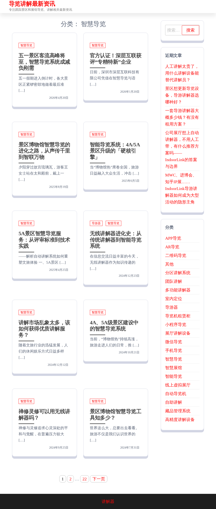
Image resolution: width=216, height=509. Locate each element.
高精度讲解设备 (180, 419)
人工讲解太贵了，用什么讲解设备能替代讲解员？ (182, 73)
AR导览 (172, 246)
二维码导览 (175, 255)
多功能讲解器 (177, 290)
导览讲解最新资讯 (32, 3)
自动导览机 (175, 393)
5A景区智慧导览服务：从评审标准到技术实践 (44, 240)
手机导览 (173, 350)
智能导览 (173, 376)
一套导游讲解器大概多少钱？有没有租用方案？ (182, 117)
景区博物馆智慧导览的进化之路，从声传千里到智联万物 (44, 151)
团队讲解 (173, 281)
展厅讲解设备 (177, 333)
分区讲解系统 (177, 272)
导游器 (96, 223)
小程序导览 (175, 324)
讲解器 (108, 501)
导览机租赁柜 (177, 316)
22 (84, 479)
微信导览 (173, 341)
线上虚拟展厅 (177, 385)
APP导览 (173, 238)
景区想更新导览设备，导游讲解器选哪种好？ (182, 95)
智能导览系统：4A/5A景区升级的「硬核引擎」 (115, 151)
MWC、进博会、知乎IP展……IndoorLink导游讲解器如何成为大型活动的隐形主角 (182, 188)
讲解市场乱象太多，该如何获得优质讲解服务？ (44, 329)
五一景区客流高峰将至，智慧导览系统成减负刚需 (44, 62)
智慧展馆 (173, 367)
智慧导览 (26, 45)
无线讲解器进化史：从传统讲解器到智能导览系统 (116, 240)
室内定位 (173, 298)
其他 (169, 264)
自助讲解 (173, 402)
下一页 (98, 479)
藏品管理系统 (177, 411)
